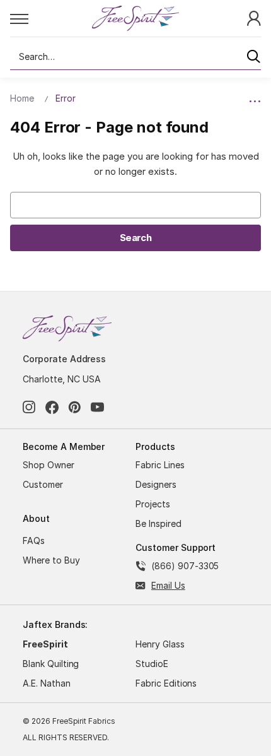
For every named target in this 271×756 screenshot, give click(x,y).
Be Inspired (159, 523)
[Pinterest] (74, 407)
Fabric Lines (160, 464)
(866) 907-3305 (185, 565)
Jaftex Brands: (55, 624)
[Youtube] (97, 407)
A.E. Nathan (47, 683)
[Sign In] (254, 17)
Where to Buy (51, 560)
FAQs (34, 540)
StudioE (152, 663)
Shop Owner (48, 464)
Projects (153, 504)
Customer (43, 484)
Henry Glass (160, 644)
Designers (156, 484)
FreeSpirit (45, 644)
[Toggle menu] (50, 18)
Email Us (168, 585)
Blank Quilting (51, 663)
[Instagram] (29, 407)
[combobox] (135, 57)
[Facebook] (52, 407)
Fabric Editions (166, 683)
